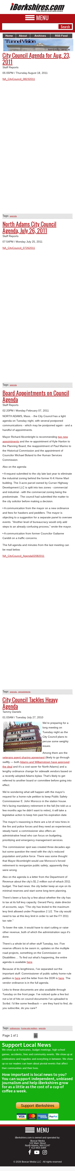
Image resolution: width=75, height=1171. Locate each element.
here (29, 962)
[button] (37, 1129)
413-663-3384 (38, 1147)
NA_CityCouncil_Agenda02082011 (23, 555)
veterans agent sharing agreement (23, 757)
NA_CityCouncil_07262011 (18, 247)
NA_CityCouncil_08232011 (18, 79)
